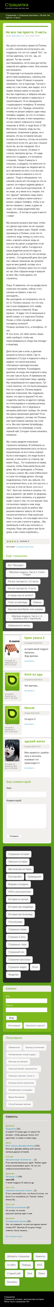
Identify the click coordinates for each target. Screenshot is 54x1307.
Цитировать (29, 661)
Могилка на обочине (18, 1061)
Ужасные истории (17, 861)
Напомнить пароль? (35, 1025)
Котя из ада (33, 674)
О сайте (11, 1265)
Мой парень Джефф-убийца (20, 1146)
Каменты (40, 1256)
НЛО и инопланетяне (19, 892)
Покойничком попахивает (20, 1090)
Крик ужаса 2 (17, 36)
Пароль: (9, 1005)
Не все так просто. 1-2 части (23, 581)
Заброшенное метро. (19, 625)
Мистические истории (19, 869)
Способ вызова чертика (19, 1104)
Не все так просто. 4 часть (22, 588)
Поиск (41, 1273)
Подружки (11, 1129)
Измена (37, 602)
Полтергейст (15, 876)
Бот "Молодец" (16, 565)
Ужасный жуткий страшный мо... (23, 1068)
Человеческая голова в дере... (22, 1054)
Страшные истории (18, 854)
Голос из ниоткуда (17, 602)
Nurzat (29, 708)
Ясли (35, 967)
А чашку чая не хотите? (20, 595)
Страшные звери (17, 929)
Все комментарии (14, 1236)
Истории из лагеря (18, 899)
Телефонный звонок (16, 1221)
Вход (11, 1018)
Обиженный (14, 1047)
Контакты (12, 1282)
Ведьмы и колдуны (18, 884)
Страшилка (16, 4)
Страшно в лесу (16, 937)
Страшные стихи (17, 944)
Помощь (26, 1265)
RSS (39, 1265)
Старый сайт (14, 1273)
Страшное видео (17, 967)
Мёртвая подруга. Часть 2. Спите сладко (27, 573)
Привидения (34, 876)
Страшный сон (16, 952)
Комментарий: (14, 800)
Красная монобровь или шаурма (25, 609)
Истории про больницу (20, 914)
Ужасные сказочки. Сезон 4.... (22, 1076)
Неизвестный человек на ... (20, 1159)
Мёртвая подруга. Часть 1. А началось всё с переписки (27, 617)
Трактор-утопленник (34, 1047)
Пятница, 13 (12, 1176)
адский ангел (34, 741)
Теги (29, 1273)
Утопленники (15, 922)
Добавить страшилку (18, 1256)
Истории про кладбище (20, 907)
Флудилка (13, 974)
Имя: (9, 788)
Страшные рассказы (28, 15)
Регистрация (14, 1025)
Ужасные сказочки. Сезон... (19, 1190)
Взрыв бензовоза (16, 1097)
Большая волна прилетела (21, 1083)
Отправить (14, 836)
